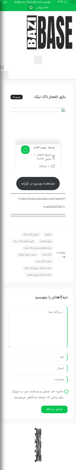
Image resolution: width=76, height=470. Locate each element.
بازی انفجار (45, 241)
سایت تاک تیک (43, 261)
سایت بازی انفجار (27, 255)
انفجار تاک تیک (31, 234)
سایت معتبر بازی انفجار (39, 275)
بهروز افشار (40, 147)
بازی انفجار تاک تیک (24, 241)
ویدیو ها (16, 96)
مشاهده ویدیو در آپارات (38, 183)
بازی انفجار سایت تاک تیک (37, 248)
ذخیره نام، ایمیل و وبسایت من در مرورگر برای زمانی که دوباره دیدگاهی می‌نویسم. (37, 394)
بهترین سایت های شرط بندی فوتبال (33, 2)
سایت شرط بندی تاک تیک (38, 268)
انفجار (48, 234)
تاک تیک (46, 255)
